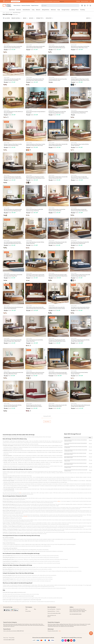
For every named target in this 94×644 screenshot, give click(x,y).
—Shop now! (61, 1)
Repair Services (34, 5)
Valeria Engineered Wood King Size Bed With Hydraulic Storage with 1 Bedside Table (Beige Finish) (58, 374)
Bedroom (8, 12)
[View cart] (90, 5)
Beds (11, 12)
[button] (18, 1)
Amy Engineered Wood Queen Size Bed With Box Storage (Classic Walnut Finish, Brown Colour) (35, 80)
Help (90, 1)
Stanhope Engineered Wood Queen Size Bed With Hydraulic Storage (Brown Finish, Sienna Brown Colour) (80, 80)
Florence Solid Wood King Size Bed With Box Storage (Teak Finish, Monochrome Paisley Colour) (57, 439)
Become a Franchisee (84, 1)
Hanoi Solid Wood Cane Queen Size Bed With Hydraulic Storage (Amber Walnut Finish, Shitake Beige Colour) (13, 47)
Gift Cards (78, 1)
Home (4, 12)
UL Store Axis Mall (15, 1)
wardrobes (25, 614)
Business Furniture (26, 5)
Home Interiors (17, 5)
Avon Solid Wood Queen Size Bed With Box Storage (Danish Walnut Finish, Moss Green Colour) (12, 243)
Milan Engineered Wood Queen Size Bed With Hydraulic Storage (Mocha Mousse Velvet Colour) (80, 47)
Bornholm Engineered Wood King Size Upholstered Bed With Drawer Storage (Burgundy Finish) (34, 406)
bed (20, 590)
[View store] (82, 5)
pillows (59, 599)
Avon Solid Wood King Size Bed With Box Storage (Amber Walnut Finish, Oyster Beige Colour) (35, 471)
